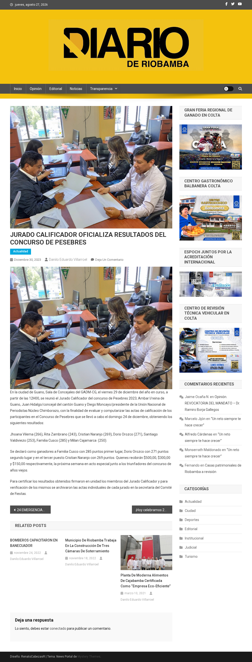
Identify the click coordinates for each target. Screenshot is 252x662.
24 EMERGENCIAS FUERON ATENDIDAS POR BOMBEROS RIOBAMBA (34, 510)
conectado (58, 628)
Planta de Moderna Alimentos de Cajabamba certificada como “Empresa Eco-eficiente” (146, 580)
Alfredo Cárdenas (198, 434)
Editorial (55, 89)
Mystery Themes (89, 656)
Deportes (192, 520)
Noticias (76, 89)
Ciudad (190, 511)
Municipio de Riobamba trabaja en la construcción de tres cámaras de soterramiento (90, 545)
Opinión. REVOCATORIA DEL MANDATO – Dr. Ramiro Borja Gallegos (212, 403)
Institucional (194, 538)
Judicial (191, 547)
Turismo (191, 556)
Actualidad (20, 251)
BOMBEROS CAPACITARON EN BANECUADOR (34, 543)
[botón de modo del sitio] (229, 88)
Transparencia (101, 89)
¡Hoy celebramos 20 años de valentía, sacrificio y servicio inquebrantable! (154, 510)
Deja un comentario (109, 259)
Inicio (18, 89)
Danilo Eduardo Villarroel (68, 259)
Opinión (36, 89)
